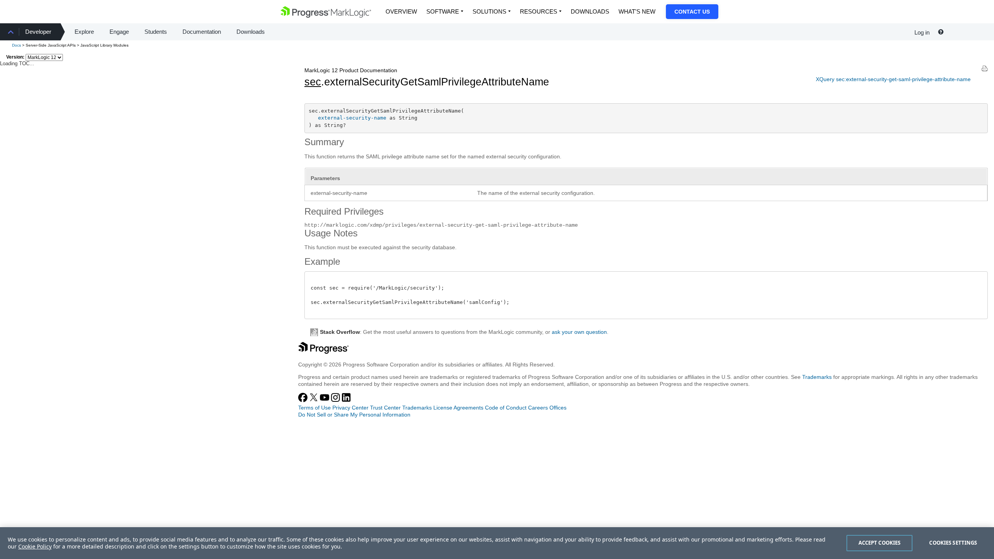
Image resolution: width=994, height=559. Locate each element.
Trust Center (385, 407)
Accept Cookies (879, 542)
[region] (497, 543)
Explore (84, 31)
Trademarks (817, 377)
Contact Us (692, 12)
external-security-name (352, 118)
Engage (119, 31)
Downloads (590, 11)
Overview (401, 11)
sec (312, 82)
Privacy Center (350, 407)
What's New (637, 11)
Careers (538, 407)
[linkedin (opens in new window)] (346, 400)
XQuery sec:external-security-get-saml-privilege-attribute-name (893, 79)
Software (442, 11)
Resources (538, 11)
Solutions (489, 11)
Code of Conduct (506, 407)
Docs (16, 45)
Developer (38, 31)
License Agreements (458, 407)
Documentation (201, 31)
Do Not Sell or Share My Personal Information (354, 414)
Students (155, 31)
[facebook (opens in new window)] (303, 400)
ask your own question (579, 332)
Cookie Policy (35, 546)
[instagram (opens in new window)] (336, 400)
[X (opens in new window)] (314, 400)
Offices (558, 407)
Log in (922, 32)
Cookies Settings (953, 542)
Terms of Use (314, 407)
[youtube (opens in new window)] (325, 400)
